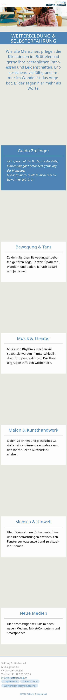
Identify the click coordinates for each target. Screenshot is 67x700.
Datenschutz (30, 681)
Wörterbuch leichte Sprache (19, 685)
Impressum (10, 681)
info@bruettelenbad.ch (14, 677)
